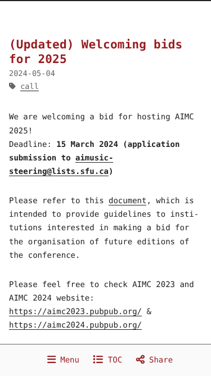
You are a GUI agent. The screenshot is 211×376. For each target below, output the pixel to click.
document (127, 200)
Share (159, 360)
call (29, 86)
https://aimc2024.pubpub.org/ (75, 325)
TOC (112, 360)
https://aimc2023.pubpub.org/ (75, 311)
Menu (67, 360)
